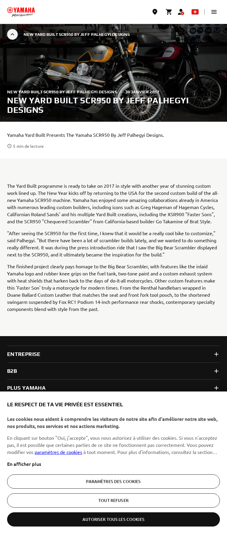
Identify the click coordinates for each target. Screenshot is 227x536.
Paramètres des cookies (113, 481)
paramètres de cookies (58, 452)
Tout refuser (113, 500)
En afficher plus (24, 463)
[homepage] (21, 12)
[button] (214, 12)
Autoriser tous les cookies (113, 519)
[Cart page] (169, 11)
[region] (113, 463)
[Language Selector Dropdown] (195, 12)
